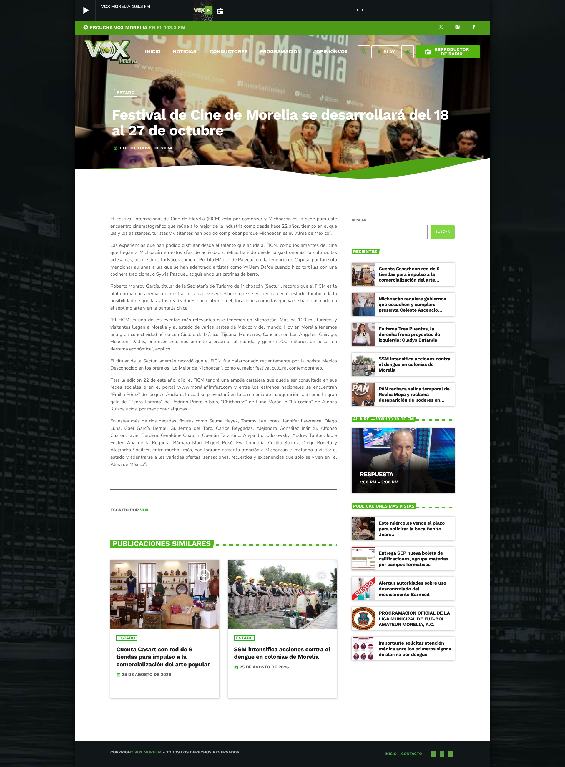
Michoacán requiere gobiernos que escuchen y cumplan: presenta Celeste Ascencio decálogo (412, 307)
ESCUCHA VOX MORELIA (134, 27)
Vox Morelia (148, 752)
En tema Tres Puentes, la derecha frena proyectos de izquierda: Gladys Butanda (409, 334)
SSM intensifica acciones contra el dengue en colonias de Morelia (282, 653)
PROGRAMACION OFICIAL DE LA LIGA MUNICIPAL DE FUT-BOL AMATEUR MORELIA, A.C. (414, 618)
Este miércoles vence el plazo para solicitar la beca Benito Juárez (412, 528)
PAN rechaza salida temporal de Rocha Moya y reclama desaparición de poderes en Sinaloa (414, 397)
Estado (126, 92)
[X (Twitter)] (441, 27)
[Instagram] (457, 27)
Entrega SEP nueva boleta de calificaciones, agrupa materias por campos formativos (413, 558)
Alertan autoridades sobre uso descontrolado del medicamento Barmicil (412, 588)
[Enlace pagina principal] (110, 51)
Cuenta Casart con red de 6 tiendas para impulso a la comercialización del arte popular (163, 657)
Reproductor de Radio (447, 51)
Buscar (359, 220)
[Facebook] (473, 27)
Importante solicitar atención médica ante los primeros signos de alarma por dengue (415, 648)
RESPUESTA (376, 474)
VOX (144, 510)
